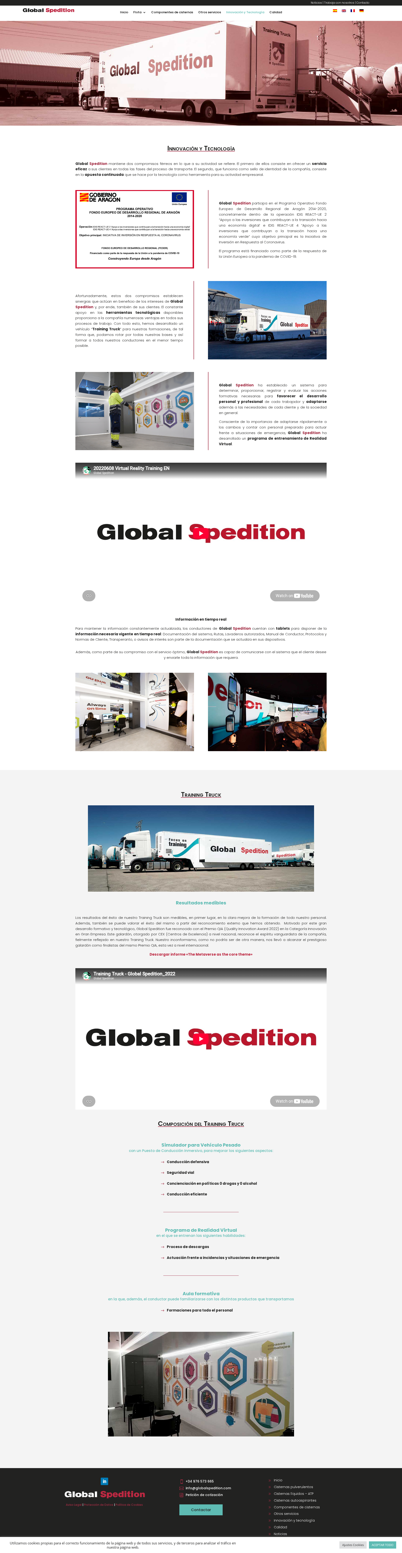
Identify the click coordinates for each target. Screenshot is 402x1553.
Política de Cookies (129, 1505)
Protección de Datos (98, 1505)
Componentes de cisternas (172, 12)
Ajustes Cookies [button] (353, 1545)
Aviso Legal (74, 1505)
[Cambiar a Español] (335, 10)
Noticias (316, 3)
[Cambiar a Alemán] (361, 10)
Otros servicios (209, 12)
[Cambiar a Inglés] (343, 10)
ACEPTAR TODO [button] (382, 1545)
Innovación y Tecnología (245, 12)
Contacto (362, 3)
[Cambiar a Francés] (352, 10)
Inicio (124, 12)
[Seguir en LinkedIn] (104, 1481)
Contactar (201, 1510)
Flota (137, 12)
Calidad (275, 12)
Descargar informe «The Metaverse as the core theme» (201, 954)
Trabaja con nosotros (339, 3)
